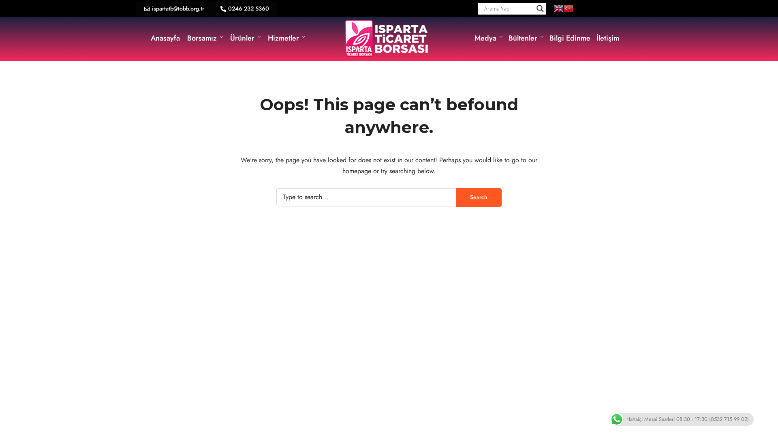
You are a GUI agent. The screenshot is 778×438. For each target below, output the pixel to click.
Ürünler (242, 38)
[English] (559, 8)
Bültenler (523, 38)
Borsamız (202, 38)
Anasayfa (165, 38)
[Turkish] (568, 8)
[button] (174, 9)
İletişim (607, 38)
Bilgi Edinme (569, 38)
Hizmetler (283, 38)
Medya (485, 38)
